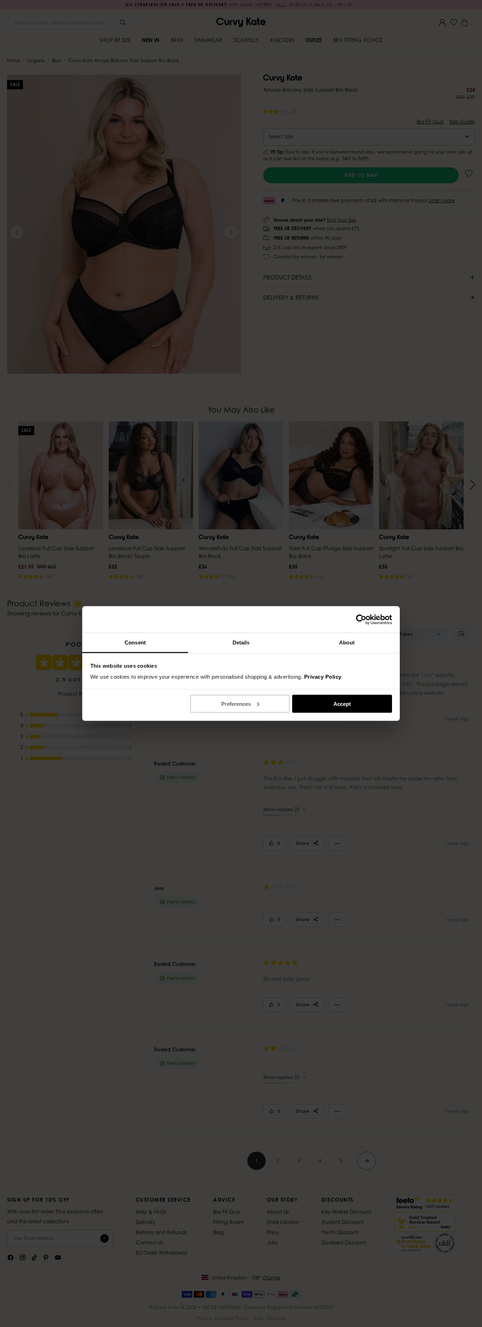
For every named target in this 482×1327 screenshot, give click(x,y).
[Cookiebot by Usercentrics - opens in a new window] (361, 619)
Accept (342, 704)
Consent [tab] (135, 643)
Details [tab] (241, 643)
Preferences (236, 704)
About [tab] (347, 643)
